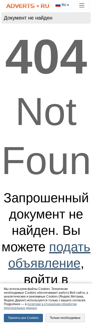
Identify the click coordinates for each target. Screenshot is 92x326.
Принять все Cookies (23, 318)
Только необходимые (65, 318)
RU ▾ (65, 5)
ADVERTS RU (27, 6)
